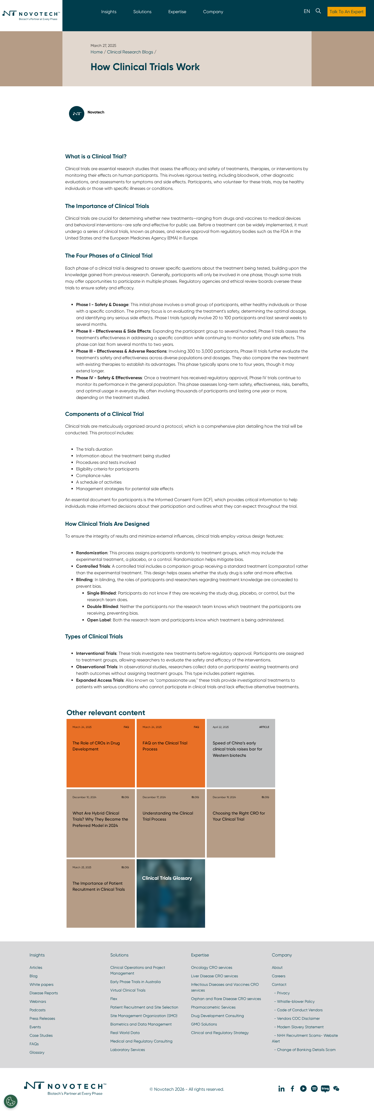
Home (97, 52)
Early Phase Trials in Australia (135, 981)
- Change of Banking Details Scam (304, 1049)
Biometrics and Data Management (141, 1024)
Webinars (38, 1001)
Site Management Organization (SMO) (143, 1015)
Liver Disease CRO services (214, 976)
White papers (41, 984)
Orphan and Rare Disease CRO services (226, 998)
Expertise (177, 11)
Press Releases (42, 1018)
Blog (34, 976)
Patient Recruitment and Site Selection (144, 1007)
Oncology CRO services (211, 967)
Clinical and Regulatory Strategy (220, 1032)
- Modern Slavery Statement (298, 1027)
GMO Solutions (204, 1024)
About (277, 967)
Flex (113, 998)
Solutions (142, 11)
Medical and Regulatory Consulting (141, 1041)
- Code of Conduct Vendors (297, 1010)
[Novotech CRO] (65, 1094)
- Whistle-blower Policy (293, 1001)
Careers (278, 976)
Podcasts (37, 1010)
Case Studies (41, 1035)
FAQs (34, 1044)
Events (35, 1027)
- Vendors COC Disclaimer (296, 1018)
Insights (108, 11)
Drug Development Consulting (217, 1015)
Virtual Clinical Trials (127, 990)
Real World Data (125, 1032)
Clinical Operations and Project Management (137, 970)
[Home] (31, 15)
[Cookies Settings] (11, 1101)
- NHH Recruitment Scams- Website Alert (305, 1038)
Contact (279, 984)
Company (213, 11)
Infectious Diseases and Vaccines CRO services (225, 987)
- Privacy (281, 993)
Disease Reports (44, 993)
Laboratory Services (127, 1049)
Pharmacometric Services (213, 1007)
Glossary (37, 1052)
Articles (36, 967)
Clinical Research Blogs (130, 52)
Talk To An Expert (347, 11)
